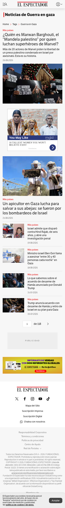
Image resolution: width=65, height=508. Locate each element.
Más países (8, 30)
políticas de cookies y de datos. (20, 504)
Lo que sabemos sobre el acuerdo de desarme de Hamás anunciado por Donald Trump (45, 283)
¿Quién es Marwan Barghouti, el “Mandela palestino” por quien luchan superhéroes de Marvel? (31, 39)
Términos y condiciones (32, 436)
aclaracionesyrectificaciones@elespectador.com (33, 473)
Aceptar (56, 500)
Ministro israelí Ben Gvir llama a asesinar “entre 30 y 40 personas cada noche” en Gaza (45, 258)
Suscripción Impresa (32, 411)
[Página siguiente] (47, 325)
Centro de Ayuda (32, 444)
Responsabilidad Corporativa (32, 432)
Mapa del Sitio (33, 405)
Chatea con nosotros (34, 421)
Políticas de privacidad (32, 440)
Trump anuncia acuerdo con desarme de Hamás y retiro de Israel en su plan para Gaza (45, 306)
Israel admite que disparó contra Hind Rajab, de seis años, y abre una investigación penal (43, 233)
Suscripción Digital (32, 416)
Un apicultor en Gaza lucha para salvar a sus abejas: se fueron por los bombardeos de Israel (32, 208)
